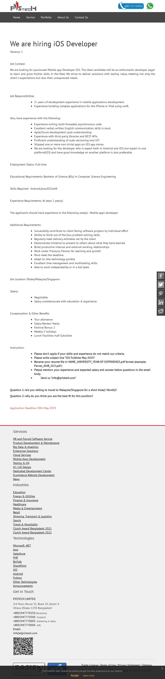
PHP (15, 557)
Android (18, 574)
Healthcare (19, 504)
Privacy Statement (129, 665)
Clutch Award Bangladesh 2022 (32, 532)
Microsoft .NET (22, 545)
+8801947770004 (24, 625)
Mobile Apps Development (29, 459)
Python (17, 578)
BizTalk (17, 561)
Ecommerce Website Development (34, 475)
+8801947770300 (24, 617)
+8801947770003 (24, 621)
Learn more (88, 675)
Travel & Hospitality (25, 524)
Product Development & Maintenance (36, 443)
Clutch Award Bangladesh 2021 (32, 528)
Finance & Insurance (25, 500)
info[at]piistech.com (25, 633)
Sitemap (147, 665)
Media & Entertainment (27, 508)
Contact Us (81, 17)
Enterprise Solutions (25, 451)
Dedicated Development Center (32, 471)
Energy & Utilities (24, 496)
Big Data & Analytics (25, 447)
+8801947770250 (24, 613)
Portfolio (46, 17)
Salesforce (19, 553)
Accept (75, 675)
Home (16, 17)
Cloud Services (22, 455)
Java (15, 549)
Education (19, 492)
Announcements (23, 586)
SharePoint (19, 565)
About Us (63, 17)
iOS (15, 570)
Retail (16, 512)
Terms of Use (108, 665)
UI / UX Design (22, 467)
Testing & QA (21, 463)
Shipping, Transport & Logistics (32, 516)
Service (30, 17)
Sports (17, 520)
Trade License (89, 665)
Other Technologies (25, 582)
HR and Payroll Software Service (32, 439)
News (16, 479)
